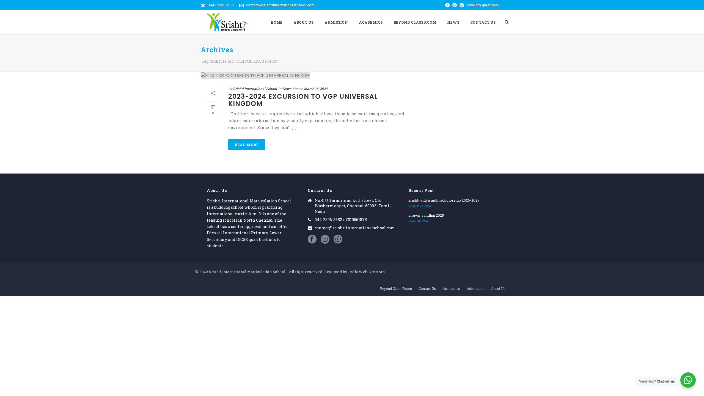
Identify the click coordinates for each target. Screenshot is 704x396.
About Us (303, 22)
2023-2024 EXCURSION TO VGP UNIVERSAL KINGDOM (303, 100)
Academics (371, 22)
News (453, 22)
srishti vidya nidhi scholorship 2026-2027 (444, 200)
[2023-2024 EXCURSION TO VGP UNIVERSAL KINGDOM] (310, 75)
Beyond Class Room (415, 22)
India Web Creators (366, 271)
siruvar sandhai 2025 (426, 215)
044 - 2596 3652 (221, 4)
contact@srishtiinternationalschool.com (280, 4)
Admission (336, 22)
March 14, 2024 (316, 88)
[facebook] (312, 239)
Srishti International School (255, 88)
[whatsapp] (338, 239)
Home (276, 22)
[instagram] (325, 239)
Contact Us (483, 22)
